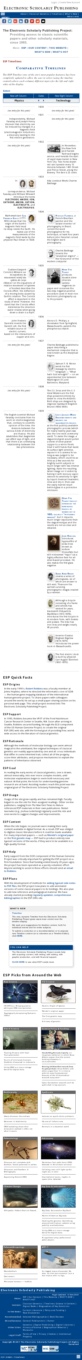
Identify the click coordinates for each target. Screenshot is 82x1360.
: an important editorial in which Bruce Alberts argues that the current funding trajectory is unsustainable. (58, 1057)
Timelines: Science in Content (60, 1303)
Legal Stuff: (15, 1335)
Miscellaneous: (13, 1320)
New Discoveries (31, 1312)
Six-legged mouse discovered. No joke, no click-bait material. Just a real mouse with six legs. (58, 1273)
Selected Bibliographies (35, 1316)
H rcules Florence (64, 215)
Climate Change (12, 1187)
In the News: (14, 1311)
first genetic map (21, 838)
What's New (71, 14)
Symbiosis (47, 1092)
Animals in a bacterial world (55, 1127)
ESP (23, 48)
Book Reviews (57, 1316)
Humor (51, 1320)
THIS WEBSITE (58, 48)
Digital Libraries (65, 1324)
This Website (51, 1297)
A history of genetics (51, 1021)
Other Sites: (14, 1327)
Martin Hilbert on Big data (54, 1216)
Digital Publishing (44, 1324)
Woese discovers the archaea (17, 1116)
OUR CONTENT (37, 48)
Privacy (43, 1334)
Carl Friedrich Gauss (14, 217)
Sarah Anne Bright (65, 573)
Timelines (57, 14)
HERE (19, 936)
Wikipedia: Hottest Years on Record (20, 1210)
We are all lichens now (52, 1121)
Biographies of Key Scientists (54, 1306)
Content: (16, 1305)
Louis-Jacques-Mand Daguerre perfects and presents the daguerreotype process (66, 418)
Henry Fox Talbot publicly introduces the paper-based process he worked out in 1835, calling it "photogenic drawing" (62, 507)
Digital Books (30, 1306)
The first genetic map (52, 1016)
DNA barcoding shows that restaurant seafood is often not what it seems (18, 1129)
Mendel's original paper (60, 835)
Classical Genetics (39, 14)
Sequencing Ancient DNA (15, 1177)
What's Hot (73, 16)
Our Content (35, 1297)
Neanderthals (10, 1271)
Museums (28, 1330)
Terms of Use (30, 1334)
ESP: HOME (6, 1357)
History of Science (32, 1327)
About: (17, 1298)
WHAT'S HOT (60, 52)
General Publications (34, 1320)
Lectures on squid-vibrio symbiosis (58, 1116)
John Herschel (69, 535)
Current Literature (33, 1310)
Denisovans (9, 1276)
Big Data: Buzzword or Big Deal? (56, 1210)
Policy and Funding (55, 1310)
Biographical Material (55, 1327)
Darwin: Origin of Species (53, 1006)
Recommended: (13, 1316)
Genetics (28, 1324)
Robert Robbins (34, 688)
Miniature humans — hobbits (18, 1282)
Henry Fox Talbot (67, 271)
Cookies (53, 1334)
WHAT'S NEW (42, 52)
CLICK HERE (18, 962)
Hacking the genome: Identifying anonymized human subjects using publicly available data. (58, 1223)
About (23, 14)
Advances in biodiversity (15, 1121)
